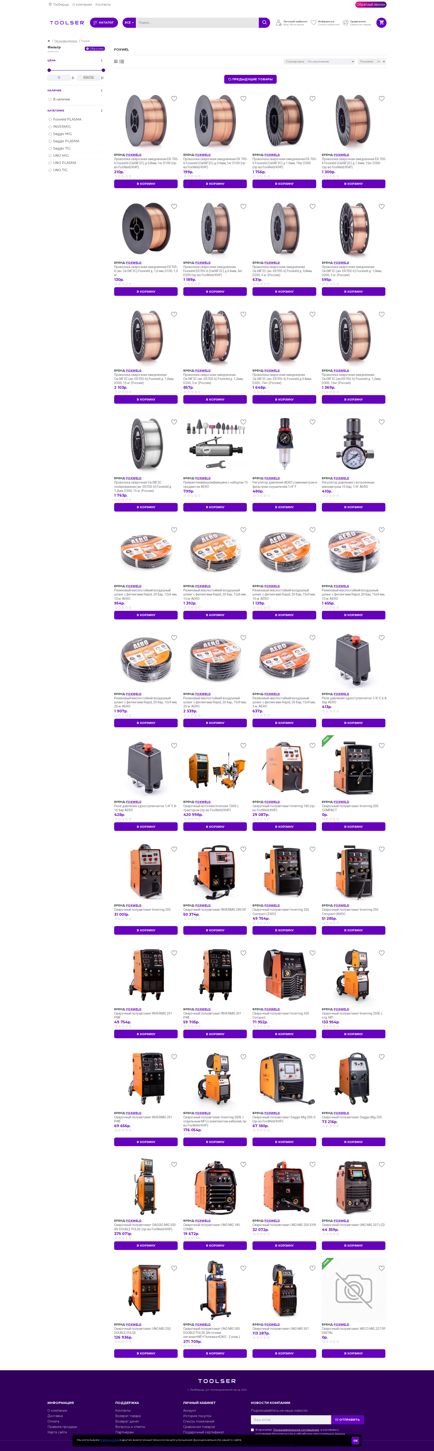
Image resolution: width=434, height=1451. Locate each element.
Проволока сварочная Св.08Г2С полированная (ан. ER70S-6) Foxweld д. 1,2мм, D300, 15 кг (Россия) (143, 486)
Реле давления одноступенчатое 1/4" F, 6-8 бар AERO (354, 700)
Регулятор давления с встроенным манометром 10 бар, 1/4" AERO (348, 484)
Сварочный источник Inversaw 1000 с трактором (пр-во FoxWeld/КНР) (210, 808)
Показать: (367, 61)
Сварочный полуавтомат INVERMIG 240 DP (214, 909)
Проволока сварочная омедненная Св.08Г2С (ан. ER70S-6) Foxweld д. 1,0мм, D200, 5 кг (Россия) (352, 271)
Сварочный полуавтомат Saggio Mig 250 (352, 1117)
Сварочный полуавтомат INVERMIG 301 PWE (212, 1015)
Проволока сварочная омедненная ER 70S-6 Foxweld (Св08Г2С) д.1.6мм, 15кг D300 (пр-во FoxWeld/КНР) (354, 163)
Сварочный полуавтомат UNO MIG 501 (280, 1328)
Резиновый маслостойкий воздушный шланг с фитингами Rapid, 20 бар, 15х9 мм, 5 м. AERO (284, 702)
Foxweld (134, 154)
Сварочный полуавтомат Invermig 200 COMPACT (350, 808)
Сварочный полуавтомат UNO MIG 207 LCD (353, 1225)
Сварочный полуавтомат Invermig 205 (142, 909)
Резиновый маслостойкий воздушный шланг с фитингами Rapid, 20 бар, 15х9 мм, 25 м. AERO (214, 702)
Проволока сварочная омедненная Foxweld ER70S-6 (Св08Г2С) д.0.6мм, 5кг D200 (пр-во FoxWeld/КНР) (212, 271)
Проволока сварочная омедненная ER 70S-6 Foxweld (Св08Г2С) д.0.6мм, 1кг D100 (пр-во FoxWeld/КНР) (215, 163)
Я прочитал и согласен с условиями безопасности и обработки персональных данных (300, 1431)
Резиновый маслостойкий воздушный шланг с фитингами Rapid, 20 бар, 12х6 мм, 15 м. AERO (214, 594)
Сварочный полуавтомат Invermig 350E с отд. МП (352, 1015)
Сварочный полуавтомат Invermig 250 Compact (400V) (350, 911)
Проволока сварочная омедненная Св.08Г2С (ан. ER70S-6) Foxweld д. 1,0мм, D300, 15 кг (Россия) (144, 379)
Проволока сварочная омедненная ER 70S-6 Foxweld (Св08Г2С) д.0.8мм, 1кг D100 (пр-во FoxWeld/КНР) (146, 163)
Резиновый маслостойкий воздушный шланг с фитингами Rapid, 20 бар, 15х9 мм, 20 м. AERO (145, 702)
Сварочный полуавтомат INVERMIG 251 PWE (143, 1015)
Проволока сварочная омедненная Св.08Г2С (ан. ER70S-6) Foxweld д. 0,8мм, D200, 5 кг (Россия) (282, 271)
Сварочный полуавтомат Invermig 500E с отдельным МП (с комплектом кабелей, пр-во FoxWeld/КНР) (215, 1121)
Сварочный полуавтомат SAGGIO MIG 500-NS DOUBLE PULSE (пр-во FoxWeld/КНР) (145, 1227)
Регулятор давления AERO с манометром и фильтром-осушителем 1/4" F (284, 484)
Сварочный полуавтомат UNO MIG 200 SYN (284, 1225)
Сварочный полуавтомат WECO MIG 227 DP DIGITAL (354, 1331)
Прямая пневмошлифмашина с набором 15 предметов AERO (215, 484)
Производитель (65, 41)
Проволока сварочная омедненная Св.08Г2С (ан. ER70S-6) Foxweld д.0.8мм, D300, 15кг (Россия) (282, 379)
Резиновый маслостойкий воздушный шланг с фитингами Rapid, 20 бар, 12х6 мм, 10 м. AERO (145, 594)
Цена (51, 60)
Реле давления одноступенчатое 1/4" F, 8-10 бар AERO (145, 808)
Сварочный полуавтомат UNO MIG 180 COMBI (211, 1227)
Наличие (54, 90)
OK (355, 1440)
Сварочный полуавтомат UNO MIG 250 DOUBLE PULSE (142, 1331)
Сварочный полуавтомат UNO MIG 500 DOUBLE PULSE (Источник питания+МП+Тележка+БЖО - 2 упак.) (211, 1333)
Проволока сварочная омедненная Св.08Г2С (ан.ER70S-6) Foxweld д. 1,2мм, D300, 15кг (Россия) (351, 379)
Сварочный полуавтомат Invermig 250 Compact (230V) (280, 911)
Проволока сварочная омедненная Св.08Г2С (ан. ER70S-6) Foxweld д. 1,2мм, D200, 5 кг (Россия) (213, 379)
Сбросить (97, 48)
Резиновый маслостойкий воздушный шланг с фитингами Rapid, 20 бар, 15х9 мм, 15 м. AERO (353, 594)
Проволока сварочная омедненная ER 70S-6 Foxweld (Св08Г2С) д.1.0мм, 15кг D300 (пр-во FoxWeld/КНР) (284, 163)
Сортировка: (295, 61)
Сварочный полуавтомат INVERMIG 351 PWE (143, 1119)
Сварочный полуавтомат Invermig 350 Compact (280, 1015)
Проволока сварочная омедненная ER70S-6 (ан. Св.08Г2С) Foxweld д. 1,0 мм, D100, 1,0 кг (146, 271)
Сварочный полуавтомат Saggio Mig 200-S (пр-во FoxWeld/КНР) (284, 1119)
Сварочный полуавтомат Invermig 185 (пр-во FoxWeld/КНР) (284, 808)
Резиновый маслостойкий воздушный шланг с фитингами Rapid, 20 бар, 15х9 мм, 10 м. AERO (284, 594)
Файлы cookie (109, 1440)
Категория (55, 110)
